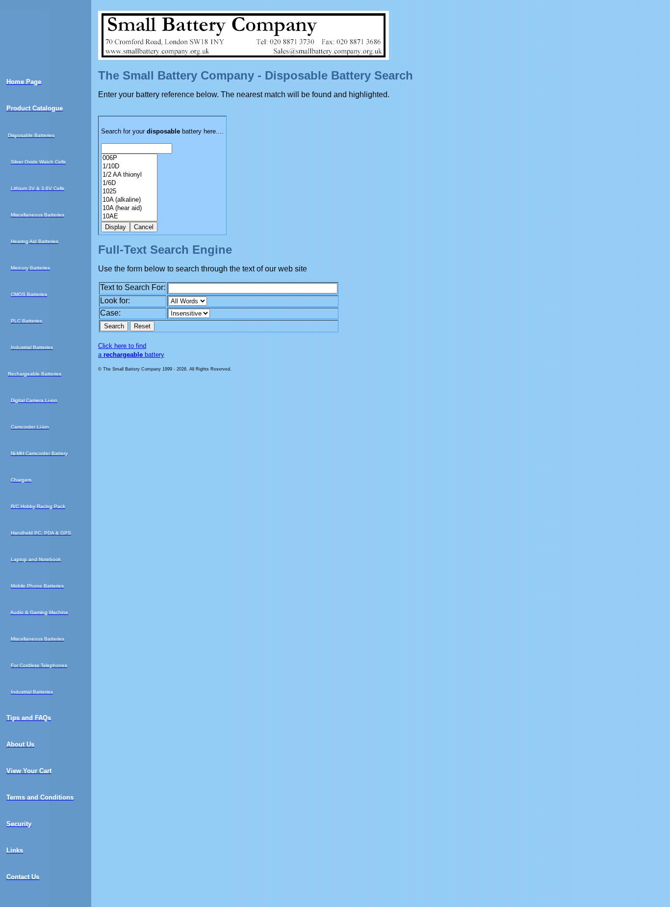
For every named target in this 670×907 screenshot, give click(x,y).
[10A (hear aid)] (129, 208)
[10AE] (129, 217)
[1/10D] (129, 166)
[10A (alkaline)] (129, 200)
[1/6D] (129, 183)
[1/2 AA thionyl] (129, 175)
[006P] (129, 158)
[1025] (129, 191)
